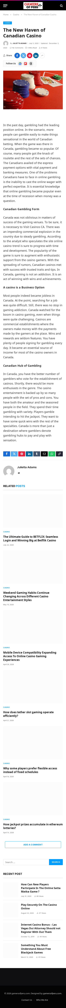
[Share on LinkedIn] (36, 55)
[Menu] (5, 5)
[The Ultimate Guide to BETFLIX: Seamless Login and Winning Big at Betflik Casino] (33, 511)
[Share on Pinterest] (29, 55)
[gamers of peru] (33, 5)
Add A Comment (33, 844)
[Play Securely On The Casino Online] (10, 910)
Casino (7, 23)
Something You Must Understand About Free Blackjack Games (36, 948)
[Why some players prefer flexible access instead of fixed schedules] (33, 742)
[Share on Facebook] (17, 55)
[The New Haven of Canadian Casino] (33, 90)
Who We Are (42, 999)
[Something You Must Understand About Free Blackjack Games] (10, 950)
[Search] (61, 5)
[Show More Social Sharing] (42, 55)
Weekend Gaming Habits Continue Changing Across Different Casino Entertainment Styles (26, 596)
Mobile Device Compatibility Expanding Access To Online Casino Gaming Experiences (29, 656)
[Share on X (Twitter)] (23, 55)
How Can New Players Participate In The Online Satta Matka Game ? (41, 888)
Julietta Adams (20, 43)
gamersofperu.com (52, 993)
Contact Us (26, 999)
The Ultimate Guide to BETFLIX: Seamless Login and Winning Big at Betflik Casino (30, 538)
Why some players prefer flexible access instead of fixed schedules (30, 770)
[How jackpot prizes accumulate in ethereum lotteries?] (33, 798)
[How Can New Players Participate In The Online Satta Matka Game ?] (10, 889)
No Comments (17, 48)
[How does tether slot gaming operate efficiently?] (33, 686)
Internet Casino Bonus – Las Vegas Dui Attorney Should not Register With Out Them (40, 928)
